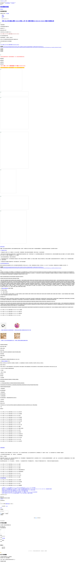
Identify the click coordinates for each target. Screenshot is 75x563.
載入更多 (2, 509)
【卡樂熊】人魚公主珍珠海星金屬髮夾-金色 (7, 340)
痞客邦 (7, 503)
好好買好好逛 (4, 7)
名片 (2, 17)
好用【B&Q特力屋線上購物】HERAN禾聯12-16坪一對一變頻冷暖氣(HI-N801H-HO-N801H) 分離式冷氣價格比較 (28, 21)
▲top (1, 507)
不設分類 (7, 13)
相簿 (2, 15)
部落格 (3, 16)
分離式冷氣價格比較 (5, 288)
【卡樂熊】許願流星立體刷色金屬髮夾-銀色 (21, 340)
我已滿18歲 (2, 561)
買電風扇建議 (2, 447)
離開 (5, 561)
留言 (8, 503)
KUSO (7, 506)
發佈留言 (2, 514)
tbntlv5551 (1, 498)
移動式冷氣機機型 (4, 361)
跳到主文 (1, 9)
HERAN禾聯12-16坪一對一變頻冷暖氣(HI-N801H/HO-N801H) (9, 44)
